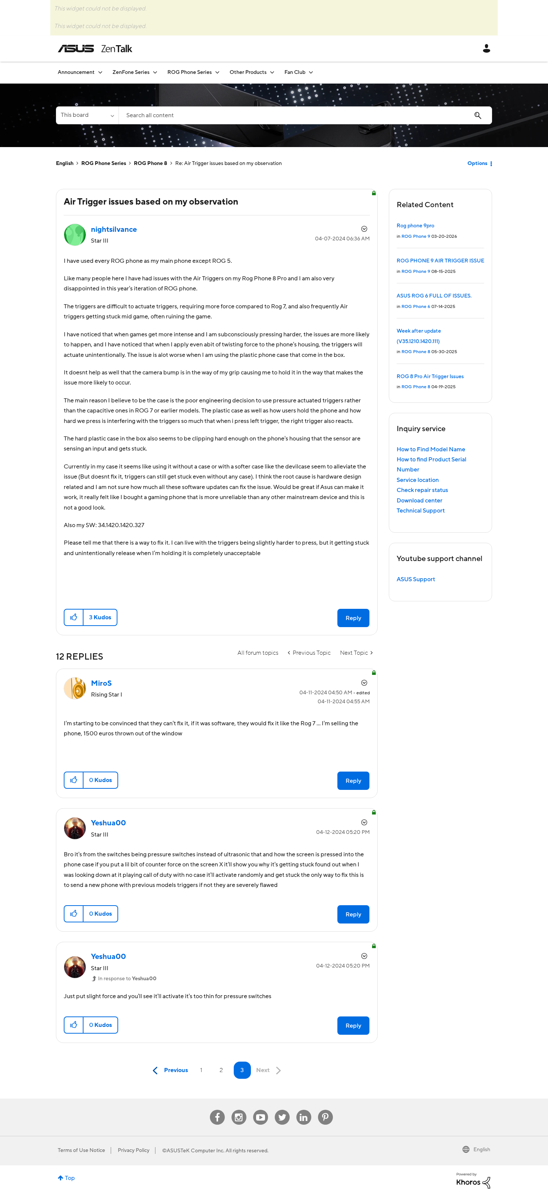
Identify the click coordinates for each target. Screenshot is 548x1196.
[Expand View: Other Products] (272, 72)
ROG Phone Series (103, 163)
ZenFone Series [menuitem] (131, 72)
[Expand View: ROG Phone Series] (217, 72)
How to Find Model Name (431, 449)
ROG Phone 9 (415, 236)
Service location (418, 480)
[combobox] (305, 115)
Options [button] (477, 163)
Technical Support (421, 510)
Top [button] (70, 1178)
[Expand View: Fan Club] (311, 72)
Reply (353, 618)
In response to (127, 978)
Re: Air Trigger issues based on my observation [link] (228, 163)
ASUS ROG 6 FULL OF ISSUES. (434, 296)
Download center (420, 500)
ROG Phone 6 (415, 306)
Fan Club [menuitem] (294, 72)
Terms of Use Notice (81, 1150)
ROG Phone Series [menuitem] (189, 72)
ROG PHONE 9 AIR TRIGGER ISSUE (440, 261)
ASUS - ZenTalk (95, 48)
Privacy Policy (133, 1150)
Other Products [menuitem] (248, 72)
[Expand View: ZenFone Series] (155, 72)
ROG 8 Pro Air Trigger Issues (430, 376)
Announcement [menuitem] (76, 72)
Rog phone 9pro (415, 225)
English (64, 163)
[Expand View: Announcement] (100, 72)
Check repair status (422, 490)
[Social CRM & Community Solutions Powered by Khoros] (473, 1180)
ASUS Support (416, 579)
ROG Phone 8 (150, 163)
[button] (74, 617)
